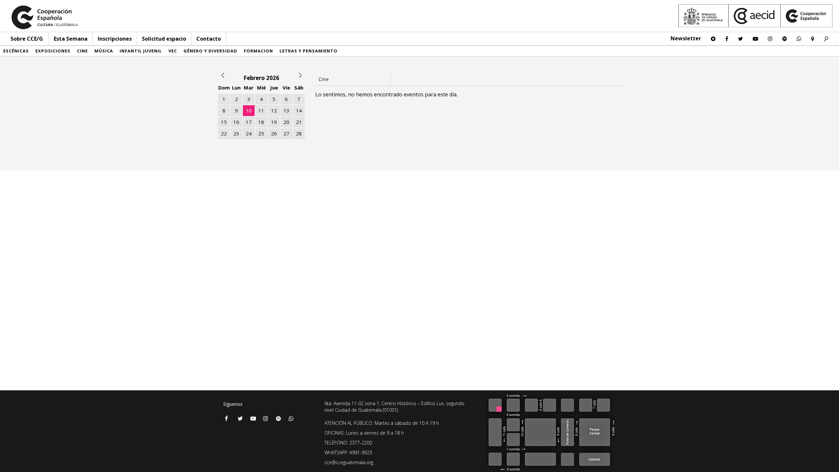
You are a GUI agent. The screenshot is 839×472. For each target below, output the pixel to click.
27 (286, 133)
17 (249, 122)
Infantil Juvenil (141, 51)
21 (299, 122)
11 (261, 110)
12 (274, 110)
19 (274, 122)
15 (224, 122)
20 (286, 122)
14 (299, 110)
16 (236, 122)
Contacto (208, 38)
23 (236, 133)
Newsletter (686, 38)
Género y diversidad (210, 51)
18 (261, 122)
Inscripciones (115, 38)
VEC (172, 51)
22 (224, 133)
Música (103, 51)
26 (274, 133)
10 (249, 110)
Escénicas (16, 51)
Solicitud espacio (164, 38)
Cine (82, 51)
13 (286, 110)
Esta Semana (71, 38)
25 (261, 133)
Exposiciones (52, 51)
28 (299, 133)
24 (249, 133)
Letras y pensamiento (309, 51)
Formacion (258, 51)
